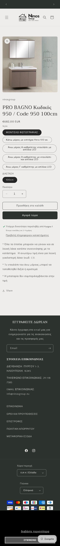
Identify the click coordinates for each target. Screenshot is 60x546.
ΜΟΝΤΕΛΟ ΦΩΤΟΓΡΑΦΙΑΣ (22, 132)
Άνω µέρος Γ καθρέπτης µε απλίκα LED (29, 167)
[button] (6, 17)
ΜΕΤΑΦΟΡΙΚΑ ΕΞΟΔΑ (19, 436)
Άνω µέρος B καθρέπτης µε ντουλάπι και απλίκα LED (29, 158)
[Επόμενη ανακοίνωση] (54, 4)
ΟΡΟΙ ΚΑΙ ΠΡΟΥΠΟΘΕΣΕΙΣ (22, 414)
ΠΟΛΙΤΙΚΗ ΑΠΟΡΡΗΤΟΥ (20, 429)
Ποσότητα (7, 187)
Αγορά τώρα (30, 215)
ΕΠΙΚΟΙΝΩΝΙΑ (15, 406)
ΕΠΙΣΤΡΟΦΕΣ (15, 421)
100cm (10, 180)
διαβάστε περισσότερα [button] (35, 531)
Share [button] (9, 290)
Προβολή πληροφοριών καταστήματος (27, 235)
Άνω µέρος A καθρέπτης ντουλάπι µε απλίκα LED (29, 148)
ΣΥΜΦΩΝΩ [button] (30, 540)
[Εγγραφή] (49, 348)
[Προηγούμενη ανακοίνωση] (6, 4)
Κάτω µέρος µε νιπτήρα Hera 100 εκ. (27, 140)
